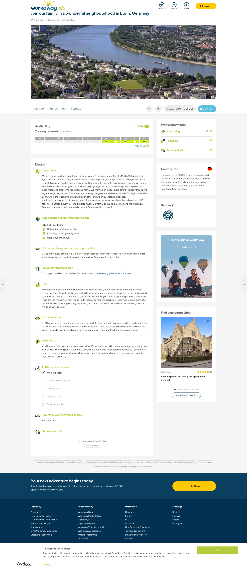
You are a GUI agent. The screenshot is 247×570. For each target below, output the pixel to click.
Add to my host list (181, 108)
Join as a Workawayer (41, 523)
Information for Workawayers (44, 519)
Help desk (130, 512)
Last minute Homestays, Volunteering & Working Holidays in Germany (123, 466)
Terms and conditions (135, 531)
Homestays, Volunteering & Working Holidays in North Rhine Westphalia (165, 462)
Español (176, 519)
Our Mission (83, 538)
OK (217, 550)
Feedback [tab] (77, 108)
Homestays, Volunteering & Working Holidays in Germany (58, 462)
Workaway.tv (84, 519)
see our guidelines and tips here (115, 273)
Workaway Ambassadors (89, 531)
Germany (38, 19)
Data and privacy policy (136, 534)
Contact (208, 108)
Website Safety (92, 446)
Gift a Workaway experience (44, 531)
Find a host (36, 512)
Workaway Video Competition (92, 527)
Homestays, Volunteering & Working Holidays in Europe (108, 462)
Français (176, 516)
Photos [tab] (53, 108)
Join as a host (37, 527)
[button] (175, 389)
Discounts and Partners (41, 534)
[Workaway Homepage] (48, 5)
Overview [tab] (38, 108)
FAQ (127, 519)
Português (177, 523)
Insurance (130, 523)
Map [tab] (64, 108)
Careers (129, 538)
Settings (47, 564)
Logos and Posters (86, 523)
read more (186, 247)
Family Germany (205, 462)
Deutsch (176, 512)
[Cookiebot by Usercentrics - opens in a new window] (24, 564)
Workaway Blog (85, 512)
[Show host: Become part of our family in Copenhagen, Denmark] (186, 342)
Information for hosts (41, 516)
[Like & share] (158, 108)
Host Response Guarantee (137, 527)
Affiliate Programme (87, 534)
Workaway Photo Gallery (89, 516)
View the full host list (186, 395)
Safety (128, 516)
